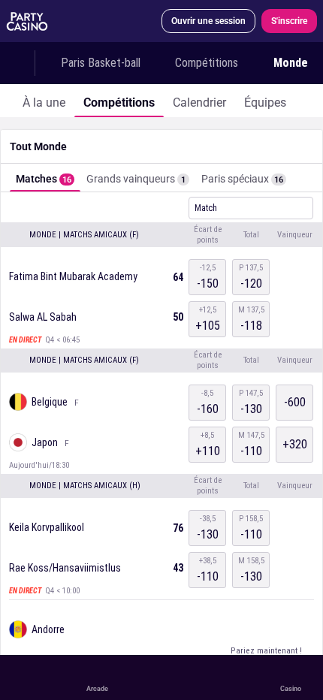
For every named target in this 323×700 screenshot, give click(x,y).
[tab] (44, 100)
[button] (161, 235)
